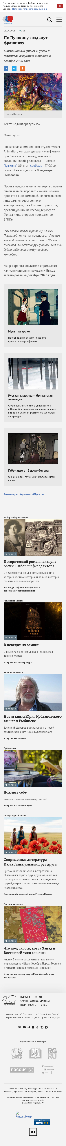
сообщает (37, 166)
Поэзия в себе (15, 792)
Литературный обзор (15, 815)
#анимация (11, 494)
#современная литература (18, 662)
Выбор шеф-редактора (16, 517)
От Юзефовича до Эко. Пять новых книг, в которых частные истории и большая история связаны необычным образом (31, 577)
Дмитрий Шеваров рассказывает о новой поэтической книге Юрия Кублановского (29, 730)
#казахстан (10, 894)
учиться (45, 1000)
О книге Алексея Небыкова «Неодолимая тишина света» (28, 654)
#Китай (36, 974)
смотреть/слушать (30, 1000)
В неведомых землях (21, 645)
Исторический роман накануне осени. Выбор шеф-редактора (30, 563)
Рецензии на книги (13, 600)
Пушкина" (10, 166)
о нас (44, 1004)
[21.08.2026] (33, 751)
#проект (24, 494)
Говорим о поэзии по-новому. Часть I (25, 799)
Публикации (10, 748)
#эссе (29, 805)
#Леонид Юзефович (14, 587)
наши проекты (28, 1004)
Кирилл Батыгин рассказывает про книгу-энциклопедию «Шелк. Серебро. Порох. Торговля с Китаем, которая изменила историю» (32, 963)
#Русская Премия (43, 894)
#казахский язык (25, 894)
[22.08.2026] (33, 520)
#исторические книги (24, 590)
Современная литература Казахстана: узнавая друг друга (30, 861)
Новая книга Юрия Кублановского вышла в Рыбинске (33, 718)
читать (39, 996)
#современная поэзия (15, 738)
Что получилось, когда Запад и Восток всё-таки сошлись (29, 950)
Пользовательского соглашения (29, 8)
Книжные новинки (13, 672)
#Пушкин (38, 494)
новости (25, 996)
